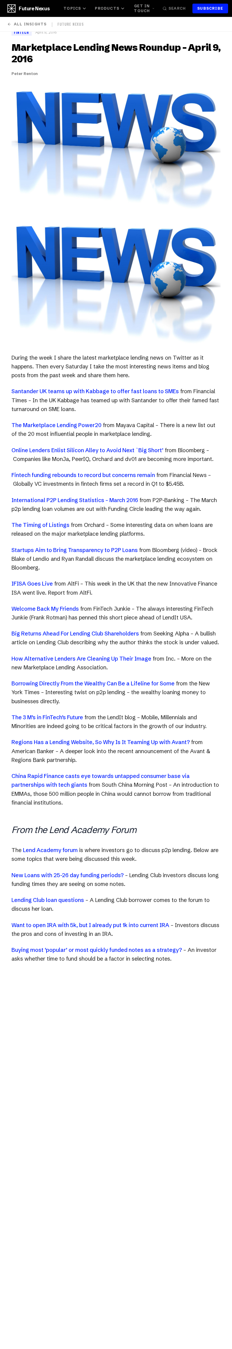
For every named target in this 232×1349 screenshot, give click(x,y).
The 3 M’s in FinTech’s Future (47, 717)
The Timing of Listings (40, 524)
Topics (72, 8)
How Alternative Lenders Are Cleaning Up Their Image (81, 658)
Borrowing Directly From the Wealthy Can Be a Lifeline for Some (93, 683)
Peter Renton (24, 73)
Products (107, 8)
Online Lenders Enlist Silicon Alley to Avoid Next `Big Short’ (87, 450)
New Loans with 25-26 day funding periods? (67, 875)
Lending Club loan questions (47, 900)
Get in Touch (142, 8)
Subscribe (210, 8)
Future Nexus (34, 8)
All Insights (30, 24)
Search (177, 8)
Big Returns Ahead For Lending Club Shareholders (75, 633)
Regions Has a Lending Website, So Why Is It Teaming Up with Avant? (100, 742)
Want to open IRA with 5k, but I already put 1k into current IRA (90, 925)
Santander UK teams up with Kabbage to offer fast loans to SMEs (95, 391)
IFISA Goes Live (32, 583)
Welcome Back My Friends (45, 608)
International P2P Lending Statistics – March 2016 (74, 500)
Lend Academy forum (50, 850)
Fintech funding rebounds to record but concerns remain (83, 475)
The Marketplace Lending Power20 (56, 425)
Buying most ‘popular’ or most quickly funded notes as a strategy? (96, 949)
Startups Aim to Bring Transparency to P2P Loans (74, 550)
